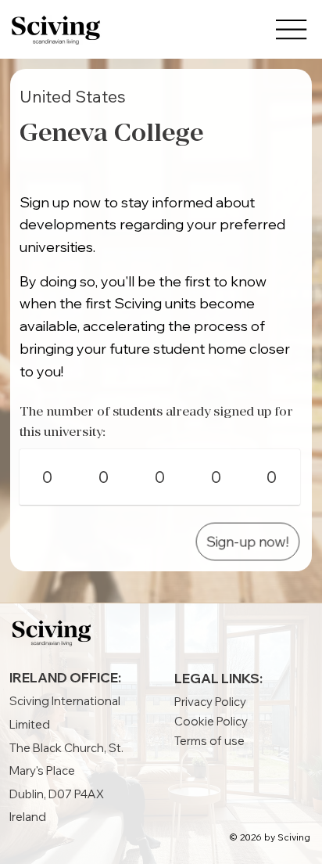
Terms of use (209, 740)
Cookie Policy (211, 721)
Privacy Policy (210, 701)
